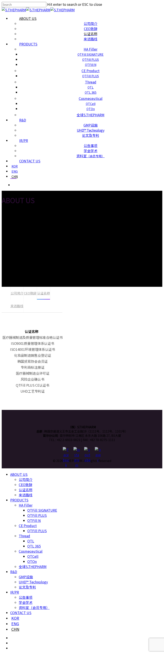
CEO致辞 (30, 293)
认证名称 (43, 293)
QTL (30, 540)
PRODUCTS (19, 500)
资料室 (34, 607)
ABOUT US (19, 474)
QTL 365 (34, 546)
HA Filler (25, 505)
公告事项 (25, 597)
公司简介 (17, 293)
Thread (24, 535)
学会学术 (25, 602)
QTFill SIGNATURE (42, 510)
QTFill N (34, 520)
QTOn (32, 561)
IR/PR (14, 592)
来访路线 (16, 306)
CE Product (28, 525)
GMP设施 (26, 576)
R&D (13, 571)
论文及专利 (27, 587)
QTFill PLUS (37, 515)
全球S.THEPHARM (33, 566)
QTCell (32, 556)
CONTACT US (20, 612)
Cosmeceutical (30, 551)
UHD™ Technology (33, 581)
